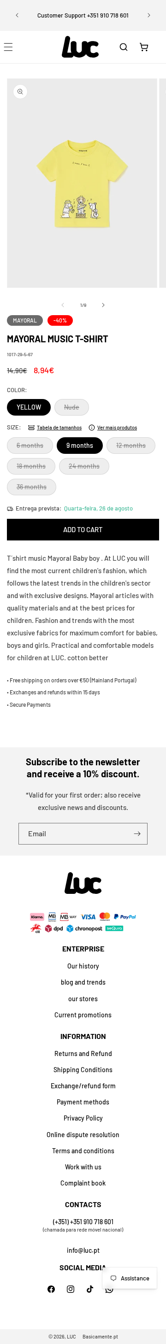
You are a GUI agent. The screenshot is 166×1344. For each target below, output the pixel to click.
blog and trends (83, 982)
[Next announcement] (149, 15)
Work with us (83, 1167)
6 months (35, 447)
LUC (71, 1336)
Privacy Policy (83, 1118)
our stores (83, 999)
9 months (79, 445)
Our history (83, 966)
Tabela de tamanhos (59, 427)
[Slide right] (103, 305)
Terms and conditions (83, 1151)
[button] (123, 47)
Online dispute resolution (83, 1135)
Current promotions (83, 1015)
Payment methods (83, 1102)
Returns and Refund (83, 1053)
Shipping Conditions (83, 1070)
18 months (36, 468)
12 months (135, 447)
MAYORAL (25, 320)
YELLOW (29, 407)
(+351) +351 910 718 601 (83, 1222)
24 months (89, 468)
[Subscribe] (137, 834)
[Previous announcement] (17, 15)
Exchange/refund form (83, 1086)
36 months (36, 488)
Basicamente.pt (100, 1336)
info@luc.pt (83, 1250)
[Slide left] (63, 305)
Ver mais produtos (117, 427)
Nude (76, 409)
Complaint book (83, 1183)
